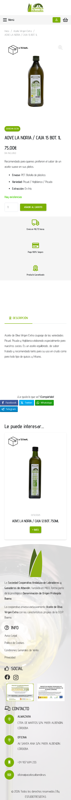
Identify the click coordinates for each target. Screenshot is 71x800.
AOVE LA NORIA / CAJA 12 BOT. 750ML (23, 521)
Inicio (7, 31)
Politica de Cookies (14, 643)
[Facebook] (7, 677)
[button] (9, 20)
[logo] (35, 7)
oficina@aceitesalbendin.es (32, 775)
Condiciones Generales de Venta (21, 650)
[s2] (51, 692)
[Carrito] (65, 20)
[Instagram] (16, 678)
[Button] (56, 20)
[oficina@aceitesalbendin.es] (11, 775)
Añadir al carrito (33, 207)
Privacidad (10, 657)
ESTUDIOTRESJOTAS (35, 796)
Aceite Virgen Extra (22, 31)
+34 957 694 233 (27, 762)
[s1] (20, 692)
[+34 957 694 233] (11, 762)
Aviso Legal (11, 635)
